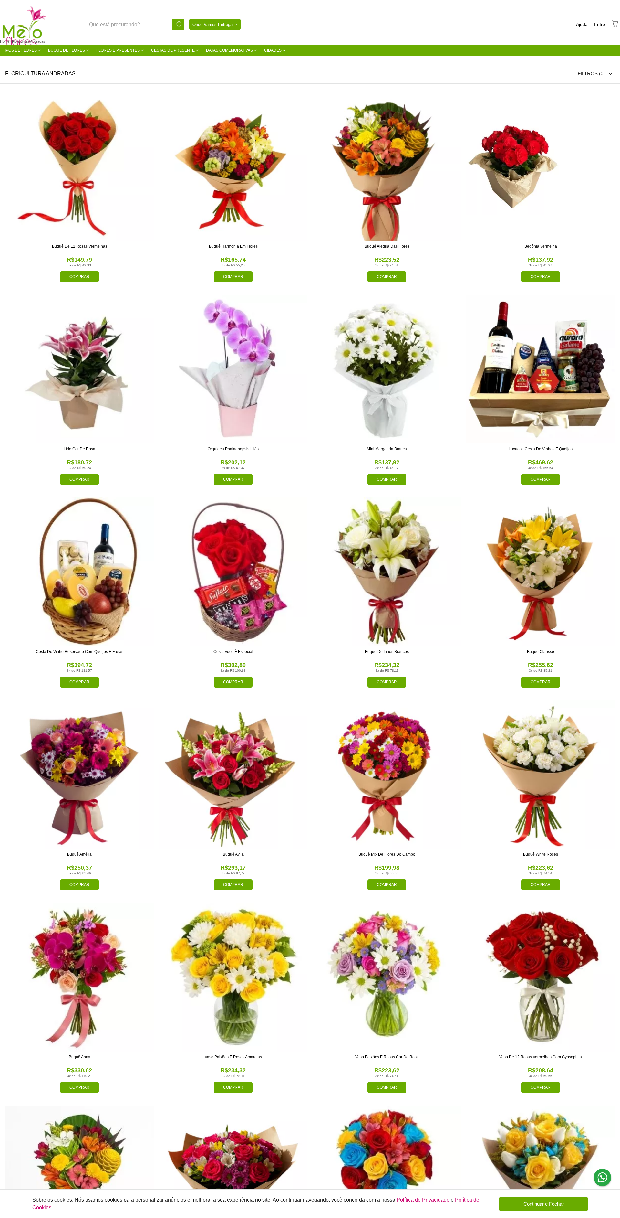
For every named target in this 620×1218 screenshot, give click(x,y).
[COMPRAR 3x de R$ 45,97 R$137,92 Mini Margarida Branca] (387, 369)
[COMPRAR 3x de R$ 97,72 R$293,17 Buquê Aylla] (233, 774)
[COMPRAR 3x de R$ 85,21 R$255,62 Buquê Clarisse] (540, 571)
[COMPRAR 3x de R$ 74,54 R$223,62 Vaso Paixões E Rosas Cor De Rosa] (387, 977)
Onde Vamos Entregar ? (214, 24)
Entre (599, 24)
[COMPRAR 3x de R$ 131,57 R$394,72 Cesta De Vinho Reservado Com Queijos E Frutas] (79, 571)
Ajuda (582, 24)
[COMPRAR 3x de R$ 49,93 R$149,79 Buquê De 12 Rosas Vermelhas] (79, 166)
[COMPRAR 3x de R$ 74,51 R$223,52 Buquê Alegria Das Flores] (387, 166)
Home (4, 41)
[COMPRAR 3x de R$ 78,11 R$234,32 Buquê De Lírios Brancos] (387, 571)
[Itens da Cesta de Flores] (615, 23)
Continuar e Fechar (543, 1204)
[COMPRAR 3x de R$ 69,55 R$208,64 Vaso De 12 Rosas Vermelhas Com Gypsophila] (540, 977)
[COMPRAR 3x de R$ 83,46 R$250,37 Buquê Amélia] (79, 774)
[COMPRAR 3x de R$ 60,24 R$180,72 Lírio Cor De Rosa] (79, 369)
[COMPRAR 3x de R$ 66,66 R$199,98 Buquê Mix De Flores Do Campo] (387, 774)
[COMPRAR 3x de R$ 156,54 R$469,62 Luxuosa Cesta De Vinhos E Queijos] (540, 369)
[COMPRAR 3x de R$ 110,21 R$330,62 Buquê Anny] (79, 977)
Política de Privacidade (423, 1199)
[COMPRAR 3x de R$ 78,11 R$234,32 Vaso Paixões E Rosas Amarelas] (233, 977)
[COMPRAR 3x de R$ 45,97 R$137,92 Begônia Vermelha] (540, 166)
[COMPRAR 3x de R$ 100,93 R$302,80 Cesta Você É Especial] (233, 571)
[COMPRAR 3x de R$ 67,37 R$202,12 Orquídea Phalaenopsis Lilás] (233, 369)
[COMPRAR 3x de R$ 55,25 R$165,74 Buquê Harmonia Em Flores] (233, 166)
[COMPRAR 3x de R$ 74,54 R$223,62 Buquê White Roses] (540, 774)
